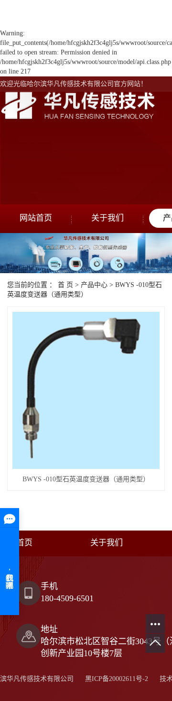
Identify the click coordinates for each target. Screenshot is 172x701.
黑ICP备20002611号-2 (116, 678)
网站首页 (36, 218)
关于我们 (107, 218)
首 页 (65, 284)
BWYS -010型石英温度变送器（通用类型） (86, 479)
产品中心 (94, 284)
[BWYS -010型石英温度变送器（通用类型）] (86, 390)
